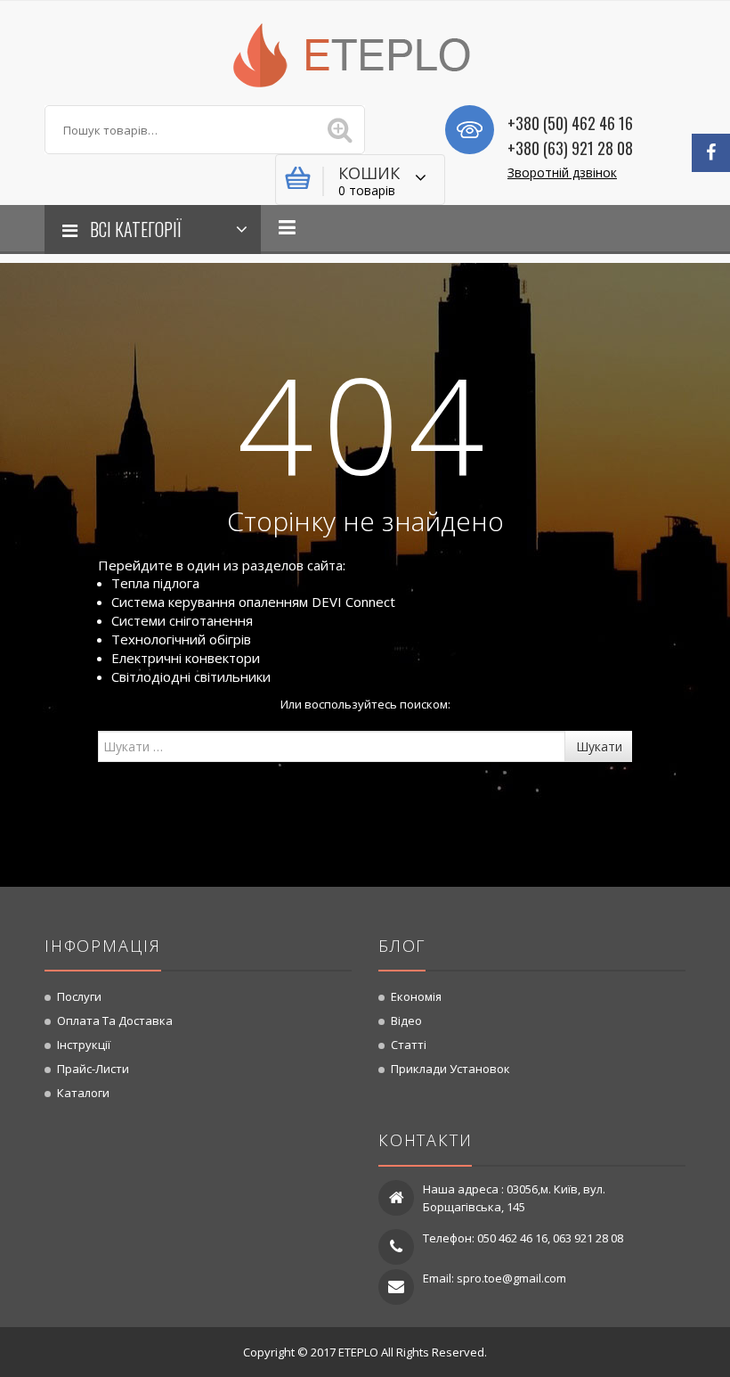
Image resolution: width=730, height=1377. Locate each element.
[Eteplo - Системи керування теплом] (365, 53)
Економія (416, 996)
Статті (408, 1045)
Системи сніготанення (182, 620)
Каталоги (83, 1093)
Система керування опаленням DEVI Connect (253, 602)
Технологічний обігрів (181, 639)
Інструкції (83, 1045)
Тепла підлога (155, 583)
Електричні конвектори (185, 658)
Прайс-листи (93, 1069)
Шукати (599, 746)
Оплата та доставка (115, 1020)
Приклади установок (450, 1069)
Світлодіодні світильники (191, 676)
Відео (406, 1020)
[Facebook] (711, 153)
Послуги (79, 996)
